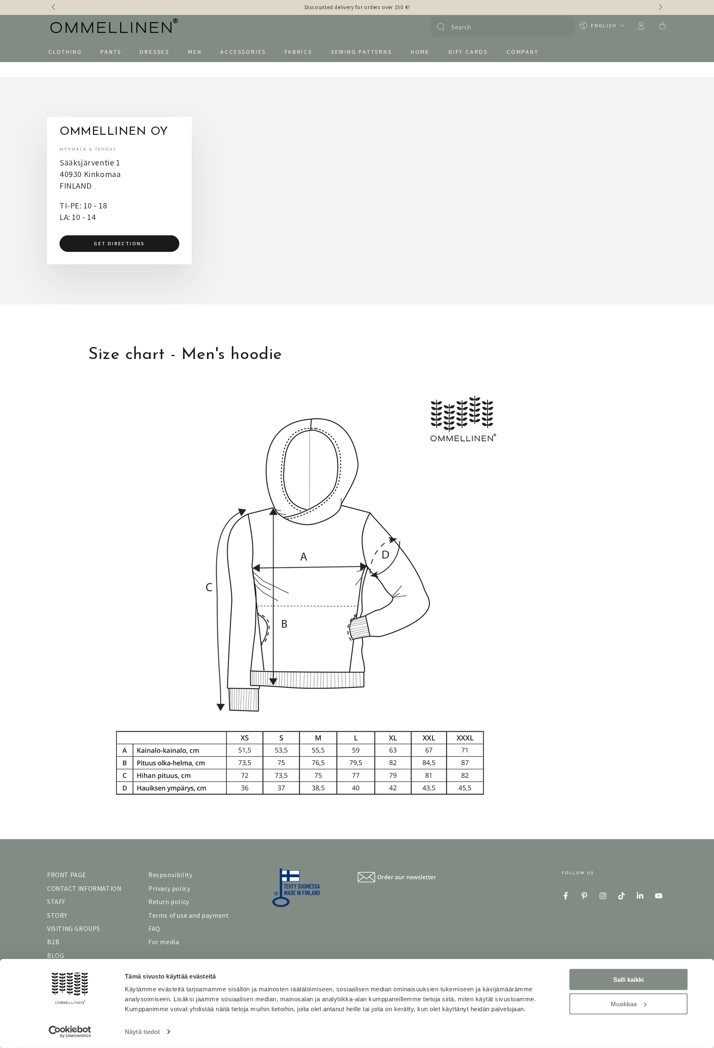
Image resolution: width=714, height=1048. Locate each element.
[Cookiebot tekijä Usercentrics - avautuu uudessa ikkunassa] (70, 1032)
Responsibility (170, 875)
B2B (53, 942)
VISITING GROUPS (73, 928)
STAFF (56, 901)
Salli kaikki (628, 979)
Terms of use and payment (188, 915)
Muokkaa (624, 1003)
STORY (57, 915)
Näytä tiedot (142, 1031)
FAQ (154, 928)
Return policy (168, 901)
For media (163, 942)
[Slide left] (54, 7)
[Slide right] (660, 7)
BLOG (55, 955)
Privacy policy (169, 888)
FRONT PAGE (66, 875)
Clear (564, 27)
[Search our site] (441, 27)
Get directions (119, 243)
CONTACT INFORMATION (84, 888)
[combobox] (501, 27)
